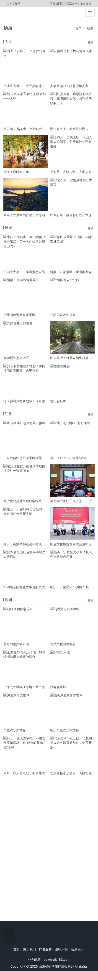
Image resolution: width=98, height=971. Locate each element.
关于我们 (29, 949)
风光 (8, 227)
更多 (90, 42)
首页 (78, 28)
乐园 (8, 599)
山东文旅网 (14, 3)
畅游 (90, 28)
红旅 (8, 413)
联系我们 (77, 949)
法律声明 (61, 949)
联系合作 (71, 3)
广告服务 (45, 949)
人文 (8, 41)
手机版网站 (57, 3)
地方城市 (85, 3)
